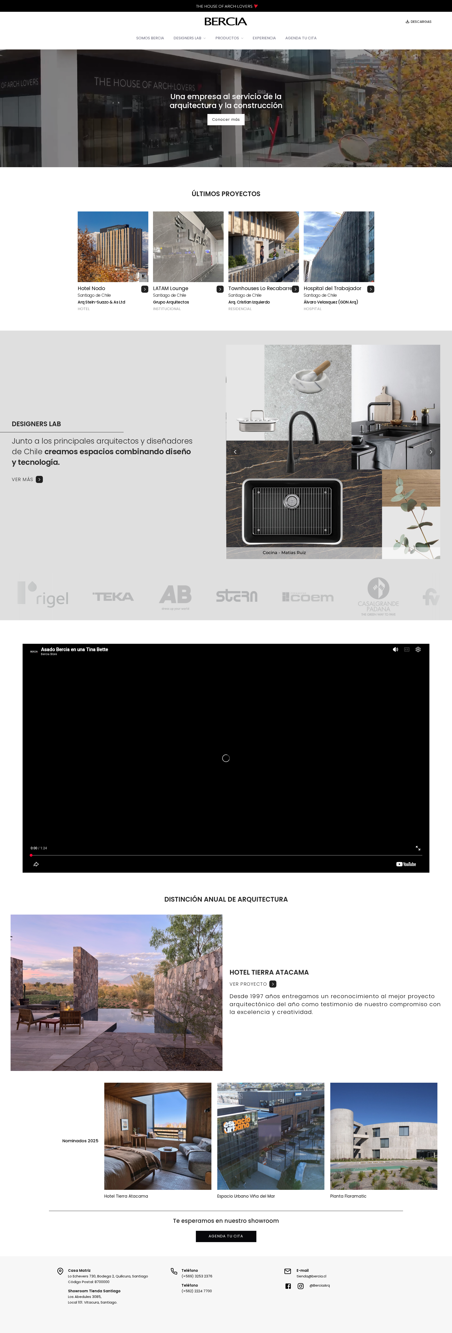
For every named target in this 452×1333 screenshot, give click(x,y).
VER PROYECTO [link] (248, 984)
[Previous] (235, 452)
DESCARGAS (421, 21)
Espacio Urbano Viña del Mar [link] (246, 1196)
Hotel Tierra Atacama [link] (126, 1196)
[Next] (431, 452)
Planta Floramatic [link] (348, 1196)
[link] (335, 984)
